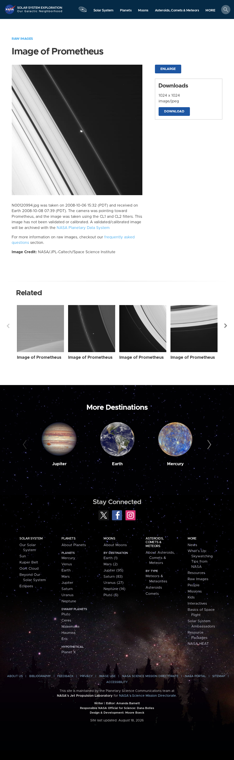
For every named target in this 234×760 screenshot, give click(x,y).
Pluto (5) (111, 595)
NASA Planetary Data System (83, 228)
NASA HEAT (198, 644)
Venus (66, 564)
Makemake (70, 626)
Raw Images (22, 38)
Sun (22, 556)
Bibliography (40, 676)
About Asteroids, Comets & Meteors (160, 558)
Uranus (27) (114, 583)
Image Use (107, 676)
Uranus (67, 595)
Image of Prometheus (39, 357)
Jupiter (59, 464)
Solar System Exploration (40, 6)
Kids (191, 597)
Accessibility (117, 682)
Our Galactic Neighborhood (40, 12)
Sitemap (218, 676)
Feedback (65, 676)
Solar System (31, 538)
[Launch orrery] (82, 10)
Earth (117, 464)
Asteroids (154, 587)
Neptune (68, 601)
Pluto (65, 614)
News (192, 545)
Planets (68, 538)
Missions (195, 591)
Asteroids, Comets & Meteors (155, 542)
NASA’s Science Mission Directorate (147, 695)
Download (174, 111)
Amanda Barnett (128, 703)
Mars (65, 576)
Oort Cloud (29, 568)
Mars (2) (111, 564)
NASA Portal (195, 676)
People (193, 585)
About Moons (115, 545)
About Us (15, 676)
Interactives (197, 603)
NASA (10, 9)
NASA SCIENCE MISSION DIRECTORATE (150, 676)
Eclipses (26, 586)
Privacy (86, 676)
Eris (64, 639)
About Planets (73, 545)
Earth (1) (111, 558)
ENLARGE (168, 69)
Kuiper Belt (28, 562)
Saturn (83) (113, 576)
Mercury (175, 464)
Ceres (66, 620)
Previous (8, 326)
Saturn (67, 589)
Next (226, 326)
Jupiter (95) (113, 570)
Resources (196, 573)
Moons (109, 538)
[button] (210, 11)
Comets (152, 593)
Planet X (68, 652)
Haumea (68, 633)
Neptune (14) (114, 589)
